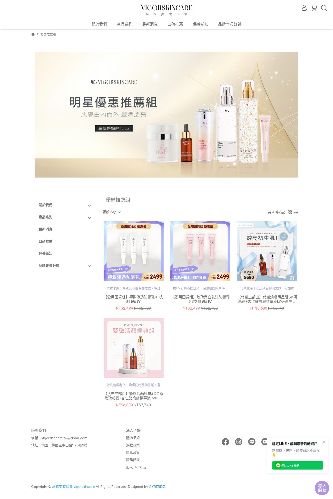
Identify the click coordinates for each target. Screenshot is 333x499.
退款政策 (133, 445)
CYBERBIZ (157, 487)
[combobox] (111, 212)
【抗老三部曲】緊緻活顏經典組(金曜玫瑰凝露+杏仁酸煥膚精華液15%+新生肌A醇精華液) (134, 396)
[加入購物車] (140, 251)
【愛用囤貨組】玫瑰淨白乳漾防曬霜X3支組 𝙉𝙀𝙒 (200, 299)
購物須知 (133, 438)
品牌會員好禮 (230, 24)
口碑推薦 (175, 24)
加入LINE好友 (136, 467)
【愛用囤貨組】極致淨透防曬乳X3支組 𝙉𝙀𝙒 (133, 299)
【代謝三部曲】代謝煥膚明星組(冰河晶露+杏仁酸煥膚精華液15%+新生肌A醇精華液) (267, 299)
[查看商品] (126, 251)
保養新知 (200, 24)
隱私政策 (133, 453)
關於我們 (99, 24)
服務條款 (133, 460)
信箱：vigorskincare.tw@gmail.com (59, 438)
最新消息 (150, 24)
